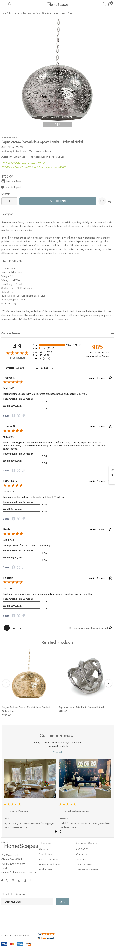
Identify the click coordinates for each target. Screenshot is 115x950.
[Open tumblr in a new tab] (19, 880)
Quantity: (5, 193)
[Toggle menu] (3, 4)
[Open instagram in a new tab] (13, 880)
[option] (30, 794)
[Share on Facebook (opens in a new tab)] (13, 415)
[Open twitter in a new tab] (7, 880)
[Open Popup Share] (109, 201)
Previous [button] (41, 123)
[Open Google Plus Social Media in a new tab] (32, 880)
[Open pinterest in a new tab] (25, 880)
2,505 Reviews (17, 357)
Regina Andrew (9, 137)
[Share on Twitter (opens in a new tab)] (18, 415)
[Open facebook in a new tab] (2, 880)
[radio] (57, 345)
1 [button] (56, 831)
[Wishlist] (102, 201)
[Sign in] (104, 4)
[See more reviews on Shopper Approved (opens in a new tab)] (23, 415)
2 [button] (61, 831)
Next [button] (74, 123)
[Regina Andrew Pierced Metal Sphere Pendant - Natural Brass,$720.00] (29, 676)
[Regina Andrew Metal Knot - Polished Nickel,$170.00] (85, 676)
